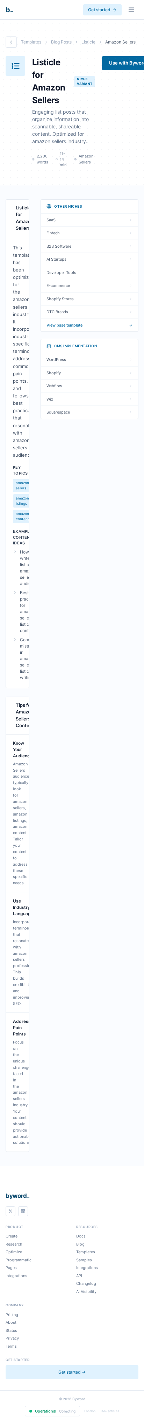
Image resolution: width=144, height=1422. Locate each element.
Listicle (88, 42)
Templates (31, 42)
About (11, 1322)
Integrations (16, 1275)
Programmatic (18, 1259)
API (79, 1275)
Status (11, 1330)
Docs (81, 1236)
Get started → (72, 1372)
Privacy (12, 1338)
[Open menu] (131, 10)
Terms (11, 1346)
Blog (80, 1244)
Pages (11, 1267)
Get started (99, 9)
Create (11, 1236)
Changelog (86, 1283)
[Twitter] (10, 1211)
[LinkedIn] (23, 1211)
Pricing (12, 1314)
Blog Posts (61, 42)
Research (14, 1244)
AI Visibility (86, 1291)
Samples (84, 1259)
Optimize (14, 1251)
